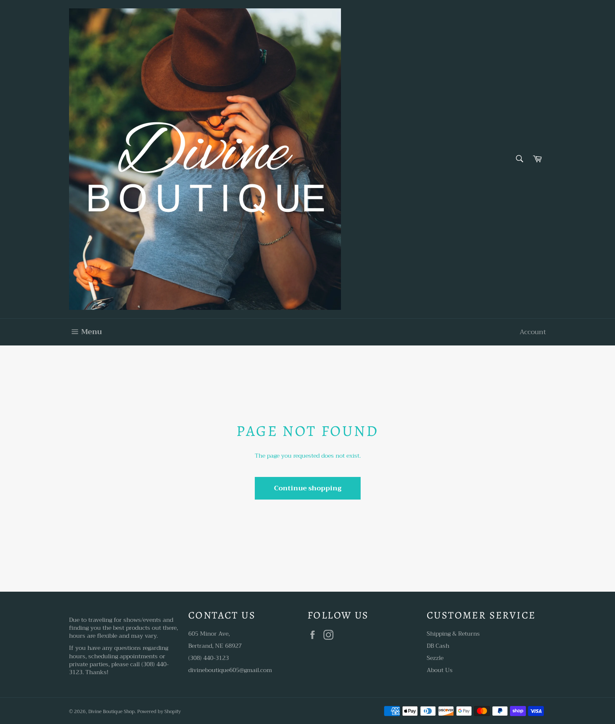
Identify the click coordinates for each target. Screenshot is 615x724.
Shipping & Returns (453, 634)
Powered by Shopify (159, 712)
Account (533, 332)
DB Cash (438, 646)
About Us (440, 670)
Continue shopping (307, 488)
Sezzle (435, 658)
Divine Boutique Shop (111, 712)
